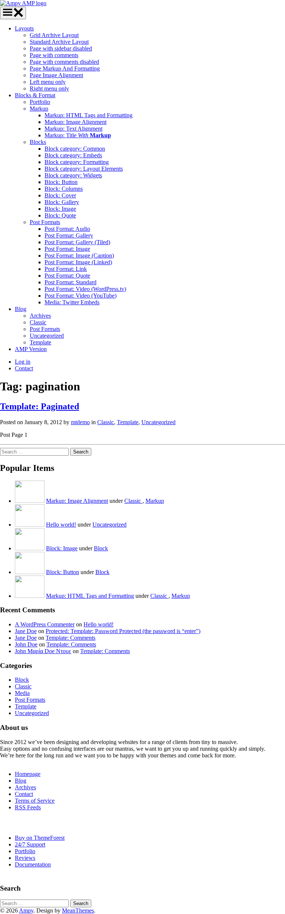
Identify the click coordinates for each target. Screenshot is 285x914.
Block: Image (60, 209)
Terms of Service (35, 800)
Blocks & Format (35, 95)
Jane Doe (26, 631)
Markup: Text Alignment (73, 128)
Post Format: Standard (70, 282)
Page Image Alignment (56, 75)
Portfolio (40, 102)
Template (40, 342)
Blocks (38, 142)
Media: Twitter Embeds (72, 302)
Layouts (24, 28)
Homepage (27, 774)
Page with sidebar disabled (61, 48)
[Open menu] (13, 13)
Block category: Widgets (73, 175)
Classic (38, 322)
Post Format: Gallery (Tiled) (77, 242)
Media (22, 693)
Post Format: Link (66, 269)
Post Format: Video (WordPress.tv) (85, 289)
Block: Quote (60, 215)
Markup (39, 108)
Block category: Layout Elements (84, 169)
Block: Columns (64, 189)
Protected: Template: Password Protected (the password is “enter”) (123, 631)
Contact (24, 368)
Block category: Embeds (73, 155)
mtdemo (80, 422)
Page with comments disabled (64, 62)
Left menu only (48, 82)
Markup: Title (78, 135)
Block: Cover (60, 195)
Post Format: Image (67, 249)
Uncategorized (47, 335)
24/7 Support (30, 844)
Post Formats (45, 222)
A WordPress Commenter (45, 624)
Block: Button (61, 182)
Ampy (26, 910)
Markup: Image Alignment (76, 122)
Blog (20, 309)
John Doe (26, 644)
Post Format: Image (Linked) (78, 262)
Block (101, 548)
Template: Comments (70, 638)
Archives (40, 315)
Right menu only (49, 88)
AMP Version (31, 349)
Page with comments (54, 55)
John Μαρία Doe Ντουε (43, 651)
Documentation (33, 864)
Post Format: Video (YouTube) (81, 295)
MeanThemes (78, 910)
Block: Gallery (62, 202)
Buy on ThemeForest (40, 838)
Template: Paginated (39, 406)
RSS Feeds (28, 807)
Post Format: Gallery (69, 235)
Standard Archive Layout (59, 42)
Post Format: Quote (67, 275)
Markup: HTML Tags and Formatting (88, 115)
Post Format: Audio (67, 229)
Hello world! (61, 524)
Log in (22, 361)
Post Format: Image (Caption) (79, 255)
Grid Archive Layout (54, 35)
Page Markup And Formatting (65, 68)
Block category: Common (75, 148)
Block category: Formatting (77, 162)
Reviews (25, 858)
